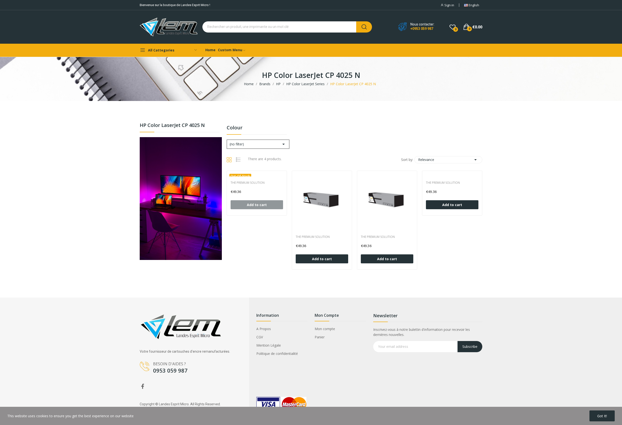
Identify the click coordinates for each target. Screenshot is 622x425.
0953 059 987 (170, 370)
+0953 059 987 (421, 28)
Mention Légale (268, 345)
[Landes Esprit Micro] (181, 198)
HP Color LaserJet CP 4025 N (172, 125)
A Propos (263, 328)
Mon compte (325, 328)
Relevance (448, 160)
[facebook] (143, 386)
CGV (259, 337)
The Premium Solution (248, 182)
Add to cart (322, 259)
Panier (320, 337)
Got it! (602, 416)
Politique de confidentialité (277, 353)
